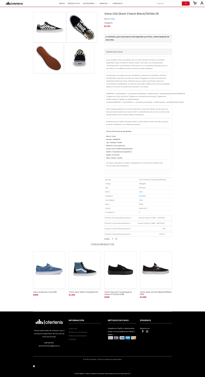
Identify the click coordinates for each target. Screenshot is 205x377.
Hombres (142, 196)
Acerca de (73, 329)
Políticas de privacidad (77, 336)
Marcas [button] (104, 3)
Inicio (62, 3)
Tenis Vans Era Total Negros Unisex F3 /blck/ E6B (118, 293)
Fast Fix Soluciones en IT (123, 374)
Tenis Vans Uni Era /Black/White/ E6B (156, 293)
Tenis (141, 200)
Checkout (118, 3)
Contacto (72, 339)
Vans (112, 19)
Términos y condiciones (78, 332)
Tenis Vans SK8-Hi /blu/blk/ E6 (83, 292)
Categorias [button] (89, 3)
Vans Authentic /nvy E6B (45, 292)
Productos (74, 3)
